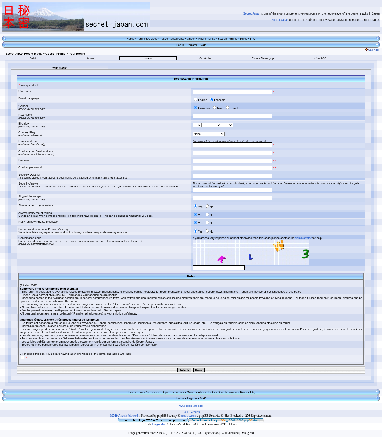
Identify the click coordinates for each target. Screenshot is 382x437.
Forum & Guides (147, 38)
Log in (180, 44)
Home (130, 38)
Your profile (77, 53)
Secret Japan (251, 13)
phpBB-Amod (188, 415)
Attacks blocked (124, 416)
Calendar (373, 49)
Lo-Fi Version (191, 412)
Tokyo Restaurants (172, 38)
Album (202, 38)
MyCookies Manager (191, 405)
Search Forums (228, 38)
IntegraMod (159, 424)
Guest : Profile (55, 53)
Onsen (191, 38)
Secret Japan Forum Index (24, 53)
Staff (203, 44)
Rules (243, 38)
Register (192, 44)
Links (211, 38)
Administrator (303, 238)
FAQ (253, 38)
